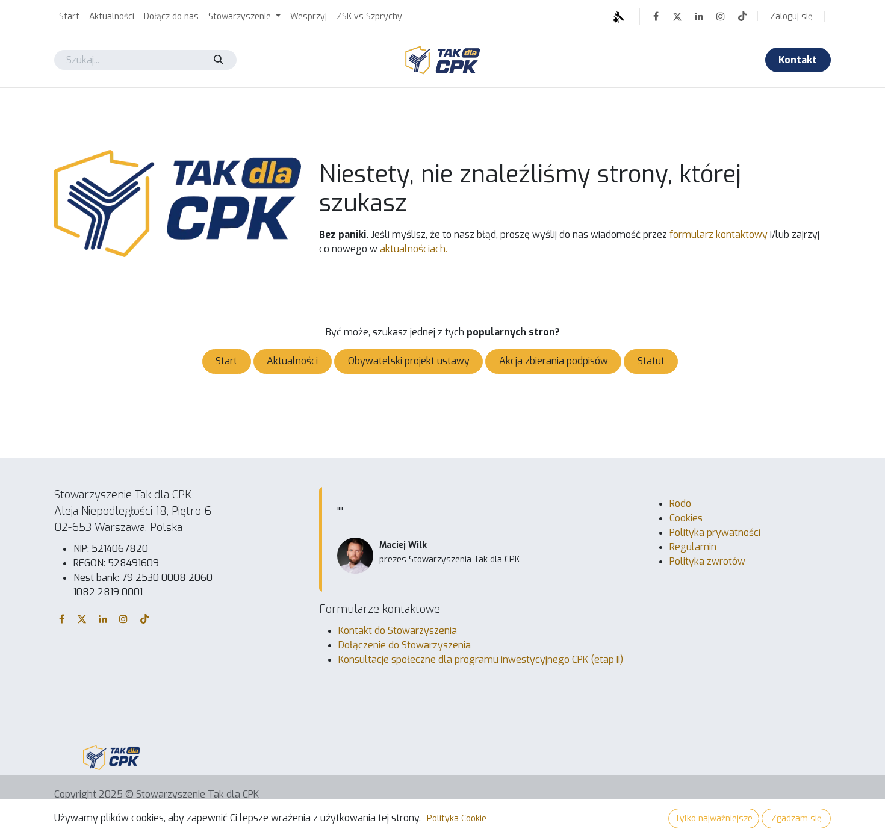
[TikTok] (742, 16)
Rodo (680, 503)
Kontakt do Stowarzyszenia (397, 630)
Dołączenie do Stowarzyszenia (404, 645)
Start (226, 361)
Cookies (686, 518)
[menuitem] (69, 16)
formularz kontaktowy (718, 234)
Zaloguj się (791, 16)
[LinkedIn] (699, 16)
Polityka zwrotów (707, 561)
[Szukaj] (218, 60)
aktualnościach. (413, 249)
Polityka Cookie (456, 818)
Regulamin (692, 547)
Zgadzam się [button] (796, 818)
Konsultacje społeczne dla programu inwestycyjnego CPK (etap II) (480, 659)
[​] (585, 16)
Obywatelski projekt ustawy (409, 361)
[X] (677, 16)
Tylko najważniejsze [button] (714, 818)
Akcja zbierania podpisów (553, 361)
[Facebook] (655, 16)
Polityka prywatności (714, 532)
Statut (651, 361)
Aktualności (292, 361)
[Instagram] (720, 16)
